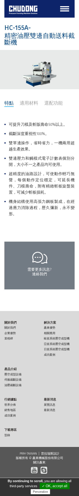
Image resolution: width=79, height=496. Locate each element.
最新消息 (49, 410)
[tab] (9, 104)
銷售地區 (10, 410)
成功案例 (49, 355)
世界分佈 (10, 405)
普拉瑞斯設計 (50, 453)
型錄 (7, 435)
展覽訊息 (49, 405)
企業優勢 (10, 333)
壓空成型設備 (13, 374)
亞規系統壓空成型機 (57, 344)
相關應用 (49, 333)
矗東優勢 (49, 328)
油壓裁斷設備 (13, 385)
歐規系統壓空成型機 (57, 338)
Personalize (40, 491)
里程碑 (8, 338)
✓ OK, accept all (54, 486)
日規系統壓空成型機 (57, 349)
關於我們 (10, 328)
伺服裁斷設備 (13, 380)
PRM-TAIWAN (28, 453)
